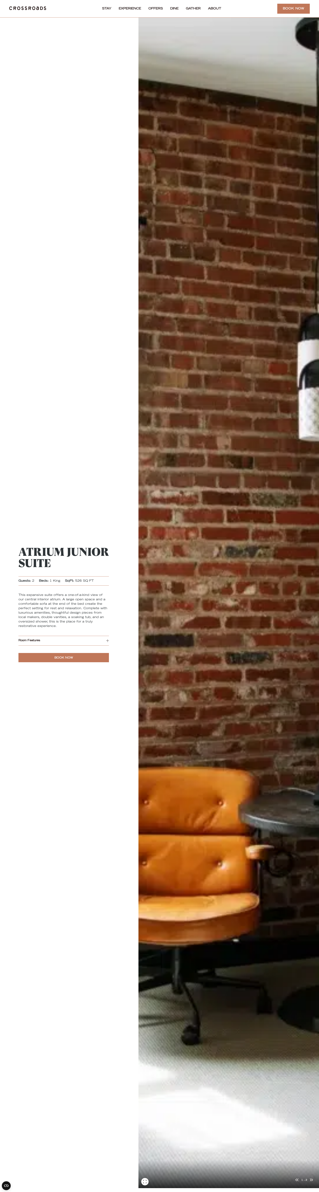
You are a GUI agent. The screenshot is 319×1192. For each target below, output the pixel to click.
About (214, 8)
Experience (130, 8)
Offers (155, 8)
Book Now (293, 8)
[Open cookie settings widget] (6, 1185)
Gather (193, 8)
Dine (174, 8)
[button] (63, 641)
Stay (106, 8)
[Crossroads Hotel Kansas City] (27, 8)
